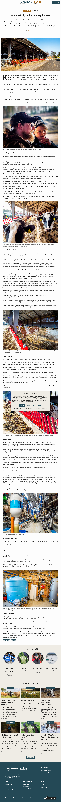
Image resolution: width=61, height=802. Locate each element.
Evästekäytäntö (16, 408)
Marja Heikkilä (26, 35)
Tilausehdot (7, 798)
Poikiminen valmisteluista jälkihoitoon (46, 703)
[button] (2, 2)
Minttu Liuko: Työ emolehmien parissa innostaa (8, 703)
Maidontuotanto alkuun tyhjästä (37, 669)
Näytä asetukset (37, 405)
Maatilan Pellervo (26, 784)
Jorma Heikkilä (38, 35)
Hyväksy (22, 405)
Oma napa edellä (27, 701)
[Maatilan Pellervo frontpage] (26, 2)
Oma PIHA (24, 791)
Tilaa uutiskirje (44, 788)
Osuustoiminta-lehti (27, 789)
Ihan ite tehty (23, 668)
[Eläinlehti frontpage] (37, 2)
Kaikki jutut (30, 757)
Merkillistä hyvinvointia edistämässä (10, 736)
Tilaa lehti (56, 2)
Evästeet (21, 798)
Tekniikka (9, 7)
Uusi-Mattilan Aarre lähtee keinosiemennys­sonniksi (50, 737)
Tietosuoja (14, 798)
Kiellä (28, 405)
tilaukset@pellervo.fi (45, 775)
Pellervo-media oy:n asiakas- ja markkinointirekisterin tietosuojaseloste (33, 408)
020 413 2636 (43, 770)
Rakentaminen (15, 7)
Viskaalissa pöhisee (51, 668)
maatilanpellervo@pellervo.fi (11, 789)
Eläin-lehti (3, 7)
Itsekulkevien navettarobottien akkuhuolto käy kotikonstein (9, 671)
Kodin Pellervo (25, 786)
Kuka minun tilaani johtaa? (28, 736)
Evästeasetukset (29, 798)
